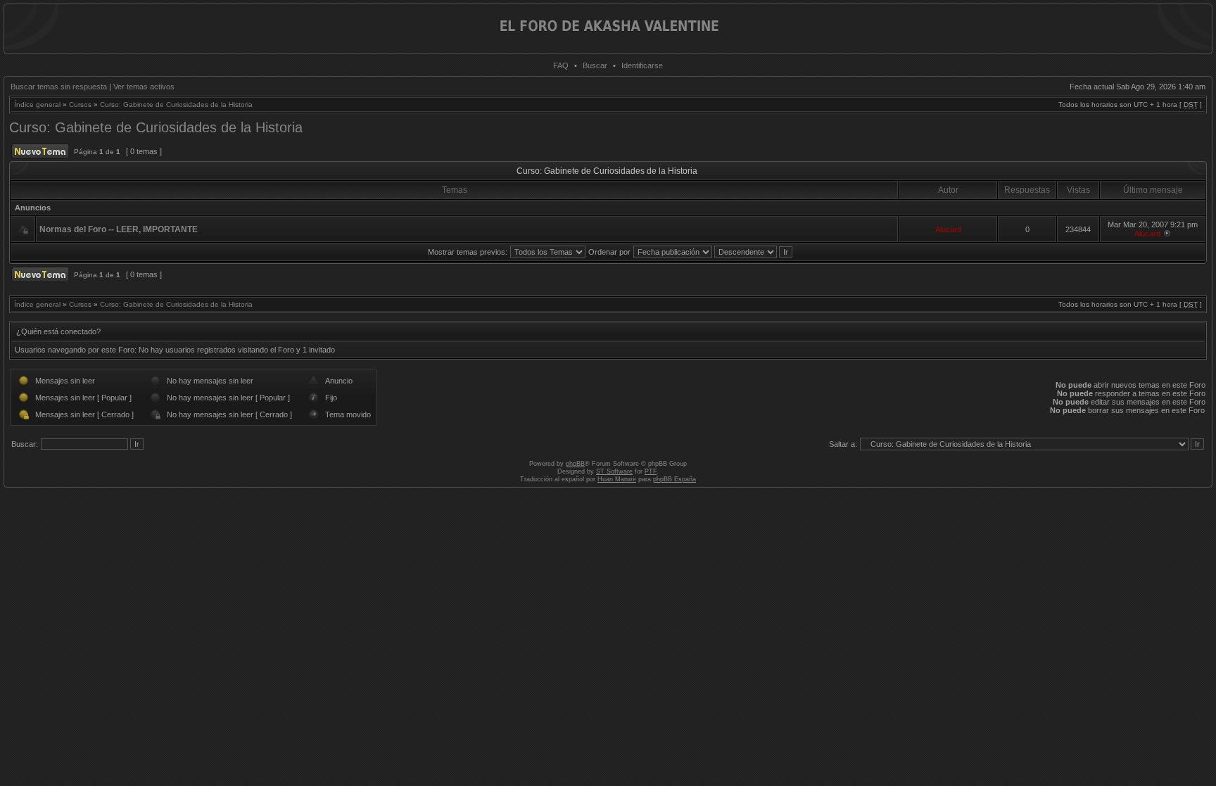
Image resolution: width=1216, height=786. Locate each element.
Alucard (948, 229)
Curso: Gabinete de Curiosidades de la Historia (176, 104)
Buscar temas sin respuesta (59, 86)
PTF (651, 471)
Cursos (80, 104)
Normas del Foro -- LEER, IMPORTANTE (118, 229)
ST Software (614, 471)
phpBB (575, 463)
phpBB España (674, 479)
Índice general (37, 104)
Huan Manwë (616, 479)
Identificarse (642, 65)
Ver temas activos (144, 86)
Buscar (595, 65)
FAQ (561, 65)
